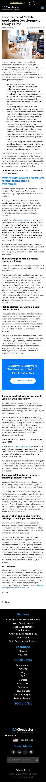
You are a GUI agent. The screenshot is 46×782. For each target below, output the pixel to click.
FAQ (23, 676)
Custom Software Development (23, 619)
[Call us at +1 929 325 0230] (34, 3)
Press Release (23, 691)
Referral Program (23, 698)
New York (23, 654)
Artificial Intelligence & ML (23, 634)
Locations (23, 647)
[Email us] (29, 3)
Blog (23, 672)
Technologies (23, 665)
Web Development (23, 623)
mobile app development (21, 220)
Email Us (12, 736)
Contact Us (23, 683)
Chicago (23, 651)
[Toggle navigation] (42, 8)
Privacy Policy (23, 770)
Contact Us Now (24, 381)
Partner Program (23, 694)
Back (7, 602)
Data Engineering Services (23, 641)
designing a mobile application (20, 446)
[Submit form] (36, 760)
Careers (23, 680)
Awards (23, 668)
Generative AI (23, 637)
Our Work (23, 687)
